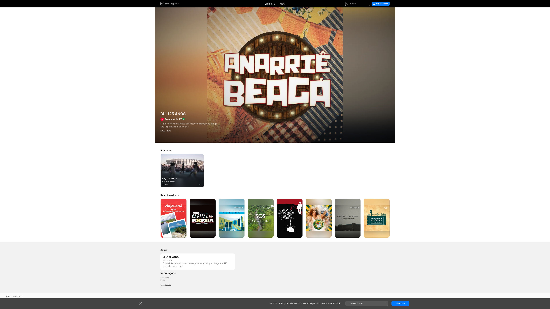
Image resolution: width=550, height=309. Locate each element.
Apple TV (270, 3)
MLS (282, 3)
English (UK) (17, 296)
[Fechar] (141, 303)
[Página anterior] (158, 218)
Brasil (8, 296)
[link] (169, 195)
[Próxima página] (392, 218)
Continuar (400, 303)
